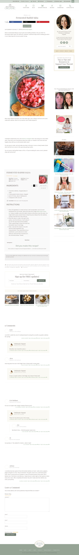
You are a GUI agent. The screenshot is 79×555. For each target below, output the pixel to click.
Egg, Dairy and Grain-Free (12, 265)
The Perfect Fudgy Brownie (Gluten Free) (64, 156)
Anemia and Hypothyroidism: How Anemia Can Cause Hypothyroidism (64, 211)
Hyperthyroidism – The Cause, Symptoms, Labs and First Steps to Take (64, 229)
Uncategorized (12, 267)
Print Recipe (43, 185)
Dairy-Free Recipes (27, 264)
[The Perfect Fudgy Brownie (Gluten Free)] (64, 149)
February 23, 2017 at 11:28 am (20, 345)
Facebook (61, 42)
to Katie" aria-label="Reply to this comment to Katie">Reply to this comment (35, 338)
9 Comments (25, 267)
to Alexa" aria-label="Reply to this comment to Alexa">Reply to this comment (35, 365)
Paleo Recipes (44, 265)
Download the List (64, 67)
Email (6, 520)
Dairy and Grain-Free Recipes (17, 264)
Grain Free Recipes (33, 265)
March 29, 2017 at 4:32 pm (14, 439)
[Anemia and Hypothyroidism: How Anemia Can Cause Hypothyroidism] (64, 202)
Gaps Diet (19, 265)
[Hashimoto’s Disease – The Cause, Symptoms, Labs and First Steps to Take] (64, 184)
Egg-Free (32, 264)
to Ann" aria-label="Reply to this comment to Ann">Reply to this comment (35, 431)
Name (6, 514)
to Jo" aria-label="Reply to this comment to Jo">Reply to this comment (36, 444)
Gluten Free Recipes (25, 265)
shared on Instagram (27, 138)
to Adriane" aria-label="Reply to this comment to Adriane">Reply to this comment (34, 481)
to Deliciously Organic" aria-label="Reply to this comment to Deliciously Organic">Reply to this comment (28, 350)
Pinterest (67, 42)
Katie (11, 330)
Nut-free (39, 265)
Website (6, 526)
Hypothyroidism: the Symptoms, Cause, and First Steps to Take (64, 174)
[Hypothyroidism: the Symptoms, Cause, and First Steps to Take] (64, 166)
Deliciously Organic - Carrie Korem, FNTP (10, 6)
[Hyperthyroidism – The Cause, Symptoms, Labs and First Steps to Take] (64, 220)
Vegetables (18, 267)
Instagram (64, 42)
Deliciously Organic (27, 29)
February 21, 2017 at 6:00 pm (15, 331)
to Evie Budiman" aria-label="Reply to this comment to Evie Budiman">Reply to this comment (32, 407)
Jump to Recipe (27, 26)
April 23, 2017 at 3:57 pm (14, 467)
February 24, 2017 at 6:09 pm (15, 402)
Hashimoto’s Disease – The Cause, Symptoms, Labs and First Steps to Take (64, 192)
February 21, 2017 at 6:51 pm (15, 360)
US (34, 185)
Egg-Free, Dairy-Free (39, 264)
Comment (7, 497)
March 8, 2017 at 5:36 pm (19, 414)
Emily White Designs (53, 552)
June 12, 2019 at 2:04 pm (21, 426)
